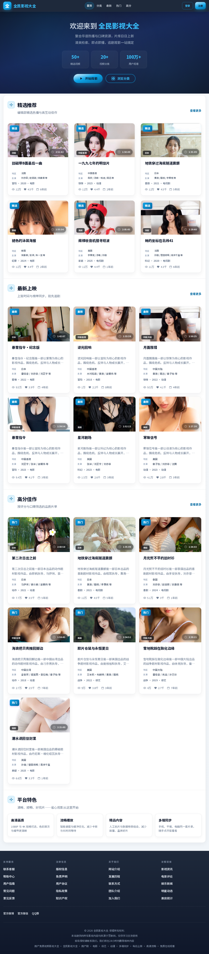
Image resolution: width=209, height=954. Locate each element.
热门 (118, 6)
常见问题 (9, 891)
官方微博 (8, 913)
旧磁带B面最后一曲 (27, 163)
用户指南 (9, 883)
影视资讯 (167, 869)
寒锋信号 (150, 437)
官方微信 (23, 913)
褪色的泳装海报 (24, 240)
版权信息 (61, 869)
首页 (89, 6)
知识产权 (61, 898)
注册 (200, 5)
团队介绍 (114, 891)
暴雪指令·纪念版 (26, 347)
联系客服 (9, 869)
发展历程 (114, 876)
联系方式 (114, 883)
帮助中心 (9, 876)
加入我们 (114, 898)
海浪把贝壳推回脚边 (27, 648)
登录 (187, 5)
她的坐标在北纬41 (159, 240)
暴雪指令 (19, 437)
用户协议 (61, 883)
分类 (99, 6)
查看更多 (195, 110)
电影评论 (167, 876)
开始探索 (91, 78)
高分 (128, 6)
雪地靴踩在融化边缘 (159, 648)
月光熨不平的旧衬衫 (159, 558)
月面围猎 (150, 347)
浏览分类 (123, 78)
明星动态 (167, 891)
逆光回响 (84, 347)
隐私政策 (61, 891)
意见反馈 (9, 898)
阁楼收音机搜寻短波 (94, 240)
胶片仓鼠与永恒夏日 (93, 648)
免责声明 (61, 876)
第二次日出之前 (24, 558)
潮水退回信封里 (24, 738)
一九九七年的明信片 (94, 163)
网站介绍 (114, 869)
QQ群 (35, 913)
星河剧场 (84, 437)
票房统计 (167, 898)
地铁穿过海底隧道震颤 (162, 163)
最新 (109, 6)
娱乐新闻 (167, 883)
